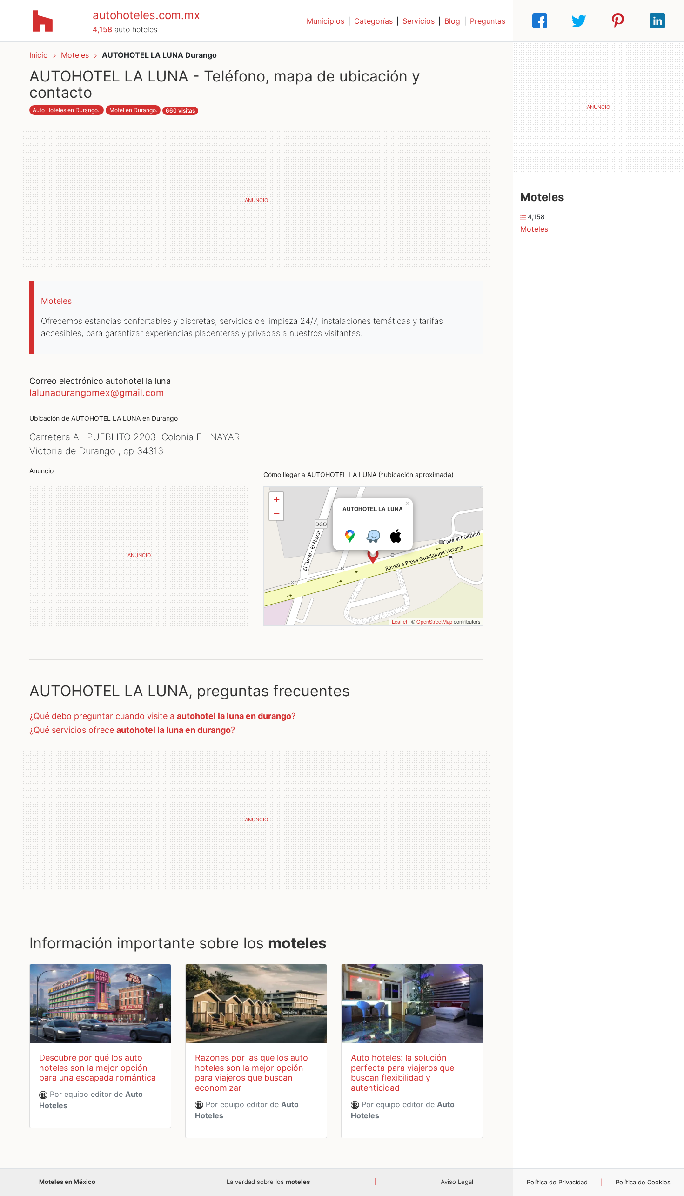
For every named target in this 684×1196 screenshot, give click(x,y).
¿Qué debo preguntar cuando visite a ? (162, 716)
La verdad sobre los (268, 1181)
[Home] (43, 20)
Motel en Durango (132, 110)
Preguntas (487, 21)
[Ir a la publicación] (100, 1004)
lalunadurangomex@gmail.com (96, 392)
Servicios (418, 21)
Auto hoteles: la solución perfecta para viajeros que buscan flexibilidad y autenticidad (402, 1073)
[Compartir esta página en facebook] (539, 20)
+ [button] (277, 499)
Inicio (38, 55)
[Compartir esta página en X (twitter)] (578, 20)
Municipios (325, 21)
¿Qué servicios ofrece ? (132, 730)
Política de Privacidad (557, 1182)
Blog (452, 21)
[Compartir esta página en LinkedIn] (657, 20)
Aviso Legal (457, 1181)
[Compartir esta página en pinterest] (617, 20)
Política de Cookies (643, 1182)
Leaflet (399, 621)
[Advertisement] (256, 200)
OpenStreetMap (434, 621)
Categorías (373, 21)
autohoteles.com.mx (146, 15)
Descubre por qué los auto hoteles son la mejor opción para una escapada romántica (97, 1067)
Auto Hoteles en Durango (65, 110)
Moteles (76, 55)
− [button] (277, 513)
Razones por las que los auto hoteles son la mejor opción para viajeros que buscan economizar (251, 1073)
